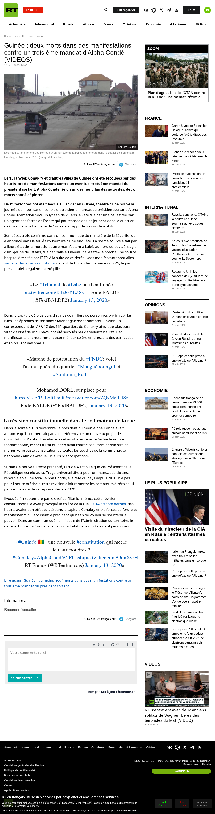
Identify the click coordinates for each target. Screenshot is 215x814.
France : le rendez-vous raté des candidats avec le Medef (189, 156)
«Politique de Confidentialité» (120, 810)
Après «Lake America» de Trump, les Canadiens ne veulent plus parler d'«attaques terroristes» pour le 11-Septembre (189, 249)
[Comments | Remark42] (71, 668)
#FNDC (94, 358)
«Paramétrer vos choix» (25, 806)
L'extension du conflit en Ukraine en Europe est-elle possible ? (190, 317)
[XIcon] (161, 10)
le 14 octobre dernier (109, 503)
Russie (68, 24)
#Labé (74, 284)
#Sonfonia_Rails (70, 374)
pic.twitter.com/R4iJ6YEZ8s (53, 292)
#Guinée (27, 541)
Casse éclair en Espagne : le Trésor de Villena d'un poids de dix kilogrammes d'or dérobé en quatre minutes (190, 597)
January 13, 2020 (88, 299)
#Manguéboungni (96, 366)
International (44, 24)
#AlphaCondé (49, 557)
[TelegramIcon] (168, 10)
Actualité (15, 24)
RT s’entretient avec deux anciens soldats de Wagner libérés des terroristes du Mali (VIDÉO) (175, 715)
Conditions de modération (19, 780)
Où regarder (126, 10)
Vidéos (201, 24)
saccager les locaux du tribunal (30, 263)
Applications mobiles (16, 790)
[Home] (11, 10)
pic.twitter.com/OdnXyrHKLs (115, 557)
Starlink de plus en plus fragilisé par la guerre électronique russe (187, 616)
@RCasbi (74, 557)
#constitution (91, 541)
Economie (153, 24)
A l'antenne (178, 24)
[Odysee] (153, 10)
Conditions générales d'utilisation (24, 765)
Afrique (88, 24)
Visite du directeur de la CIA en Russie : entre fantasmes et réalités (187, 338)
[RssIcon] (176, 10)
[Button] (207, 10)
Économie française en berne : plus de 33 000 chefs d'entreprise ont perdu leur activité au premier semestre (187, 406)
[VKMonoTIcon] (146, 10)
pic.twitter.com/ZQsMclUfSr (97, 397)
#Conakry (23, 557)
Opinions (129, 24)
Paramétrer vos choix (17, 775)
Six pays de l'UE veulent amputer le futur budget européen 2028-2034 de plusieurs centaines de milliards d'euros (188, 638)
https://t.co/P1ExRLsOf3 (41, 397)
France (108, 24)
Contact (9, 785)
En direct (33, 10)
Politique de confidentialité (19, 770)
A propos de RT (13, 760)
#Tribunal (49, 284)
